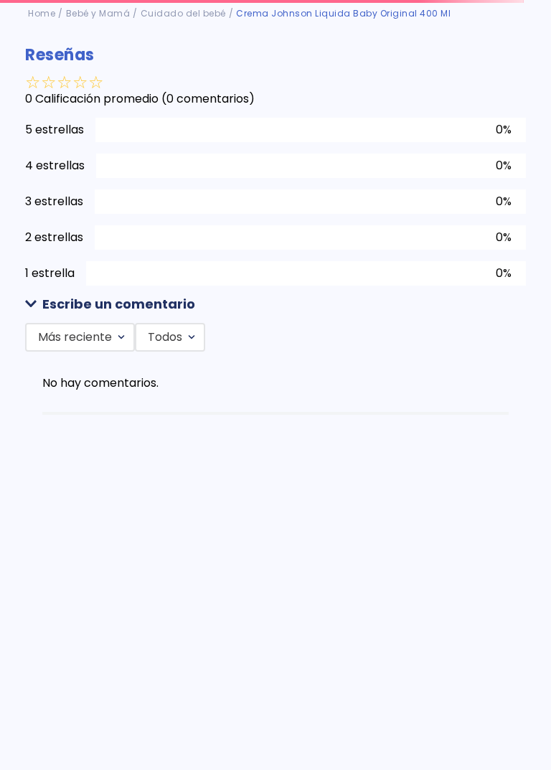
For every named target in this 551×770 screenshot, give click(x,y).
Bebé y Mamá (98, 13)
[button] (275, 304)
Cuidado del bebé (183, 13)
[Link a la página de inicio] (41, 14)
